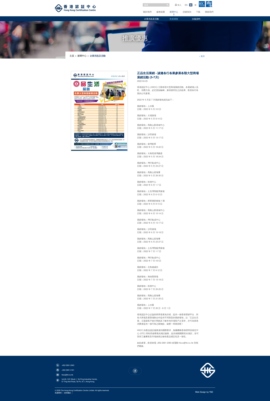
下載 (198, 11)
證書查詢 (187, 11)
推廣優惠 (174, 18)
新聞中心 (174, 11)
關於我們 (147, 11)
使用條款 (67, 392)
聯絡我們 (209, 11)
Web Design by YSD (204, 391)
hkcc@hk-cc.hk (67, 374)
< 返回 (202, 56)
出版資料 (196, 18)
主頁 (72, 55)
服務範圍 (160, 11)
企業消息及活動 (151, 18)
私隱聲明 (58, 392)
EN (186, 5)
